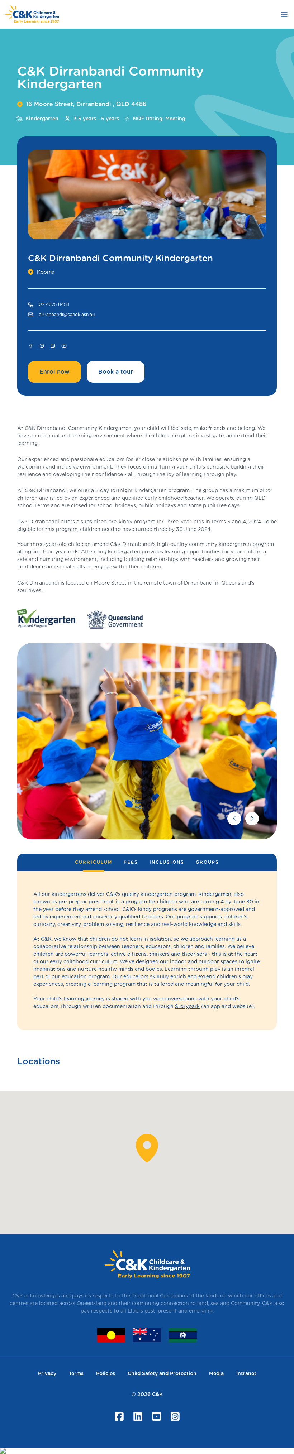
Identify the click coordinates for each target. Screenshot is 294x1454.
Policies (105, 1373)
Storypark (187, 1006)
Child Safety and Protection (162, 1373)
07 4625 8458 (54, 304)
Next (252, 818)
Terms (76, 1373)
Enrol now (54, 371)
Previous (234, 818)
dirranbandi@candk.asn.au (67, 314)
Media (216, 1373)
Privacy (47, 1373)
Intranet (246, 1373)
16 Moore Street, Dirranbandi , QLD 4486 (86, 104)
